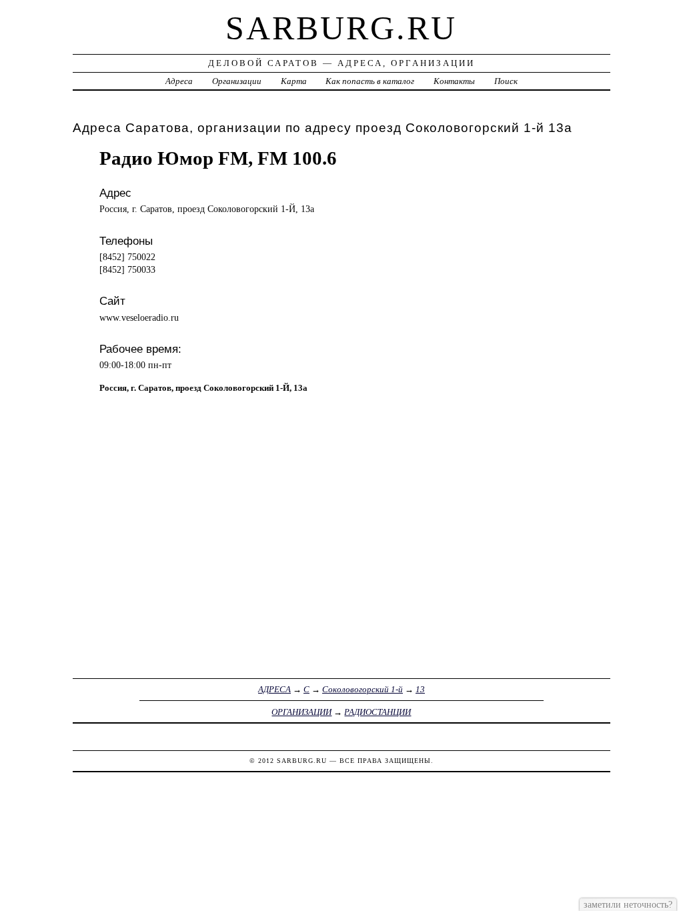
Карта (294, 81)
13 (420, 689)
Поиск (506, 81)
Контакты (454, 81)
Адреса (179, 81)
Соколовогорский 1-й (362, 689)
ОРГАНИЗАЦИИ (301, 712)
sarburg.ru (341, 28)
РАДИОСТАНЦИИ (377, 712)
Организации (236, 81)
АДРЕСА (274, 689)
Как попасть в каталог (369, 81)
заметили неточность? (628, 904)
